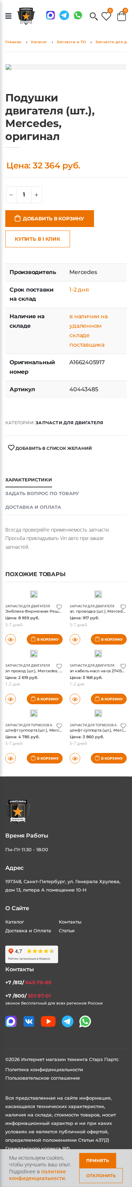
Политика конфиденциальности (44, 1069)
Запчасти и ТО (71, 42)
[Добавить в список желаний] (59, 606)
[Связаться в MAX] (50, 15)
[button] (94, 17)
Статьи (67, 930)
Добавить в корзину (53, 218)
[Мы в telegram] (64, 15)
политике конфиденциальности (37, 1175)
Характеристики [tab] (28, 479)
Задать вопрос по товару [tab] (42, 493)
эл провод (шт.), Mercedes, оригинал (42, 670)
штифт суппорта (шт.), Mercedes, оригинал (47, 730)
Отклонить (101, 1175)
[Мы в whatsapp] (78, 15)
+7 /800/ (28, 996)
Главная (13, 42)
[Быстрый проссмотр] (10, 758)
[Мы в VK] (29, 1021)
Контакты (70, 922)
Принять (97, 1160)
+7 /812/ (28, 982)
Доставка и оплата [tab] (33, 507)
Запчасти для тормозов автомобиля (39, 725)
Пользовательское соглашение (42, 1078)
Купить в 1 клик (37, 239)
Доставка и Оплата (28, 930)
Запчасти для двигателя (69, 422)
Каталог (39, 42)
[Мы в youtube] (48, 1021)
